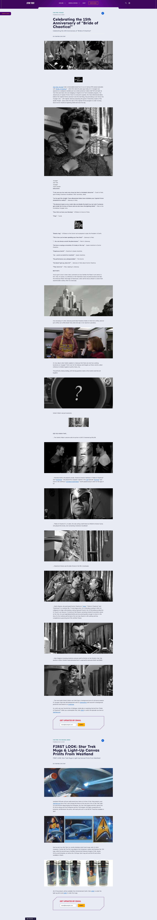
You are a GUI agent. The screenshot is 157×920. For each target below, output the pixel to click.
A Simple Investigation (72, 465)
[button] (30, 3)
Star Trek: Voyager (58, 12)
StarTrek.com (56, 695)
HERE (82, 693)
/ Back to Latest (5, 13)
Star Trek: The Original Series (61, 723)
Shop (84, 3)
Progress (96, 463)
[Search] (126, 3)
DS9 (87, 463)
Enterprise (71, 688)
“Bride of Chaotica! (61, 85)
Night (84, 589)
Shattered (59, 463)
